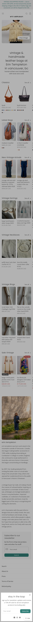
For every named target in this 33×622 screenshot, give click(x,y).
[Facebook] (13, 617)
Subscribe (25, 611)
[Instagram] (16, 617)
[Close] (30, 595)
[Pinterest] (19, 617)
